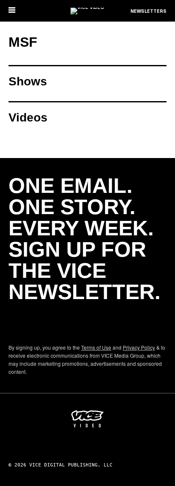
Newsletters (148, 11)
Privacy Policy (139, 347)
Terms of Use (96, 347)
